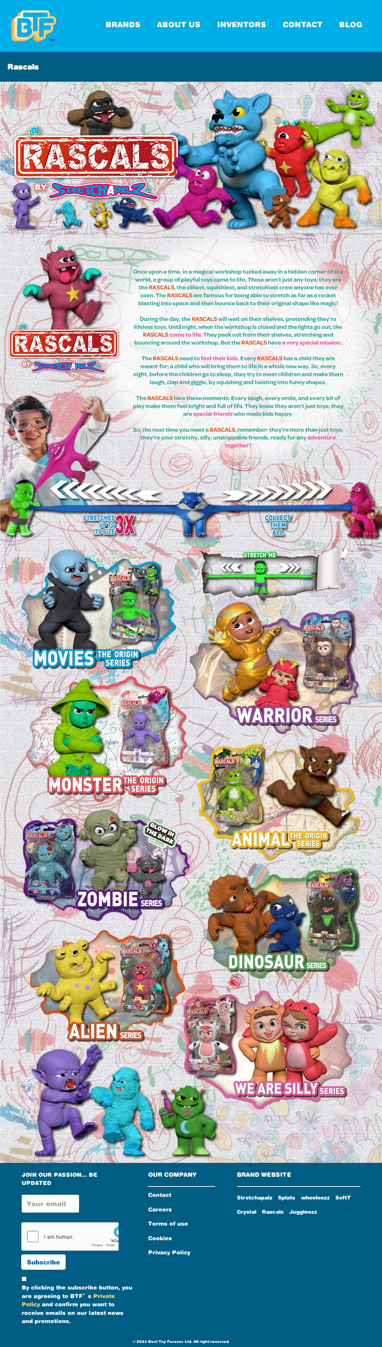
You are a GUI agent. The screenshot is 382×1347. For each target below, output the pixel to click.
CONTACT (310, 19)
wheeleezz (315, 1197)
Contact (159, 1194)
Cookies (160, 1238)
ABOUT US (186, 19)
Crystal (246, 1211)
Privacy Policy (169, 1252)
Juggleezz (303, 1211)
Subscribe (43, 1262)
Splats (286, 1197)
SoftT (343, 1197)
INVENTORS (249, 19)
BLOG (358, 19)
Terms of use (168, 1223)
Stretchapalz (254, 1197)
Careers (160, 1209)
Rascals (273, 1211)
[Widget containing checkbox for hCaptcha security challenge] (70, 1236)
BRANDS (130, 19)
